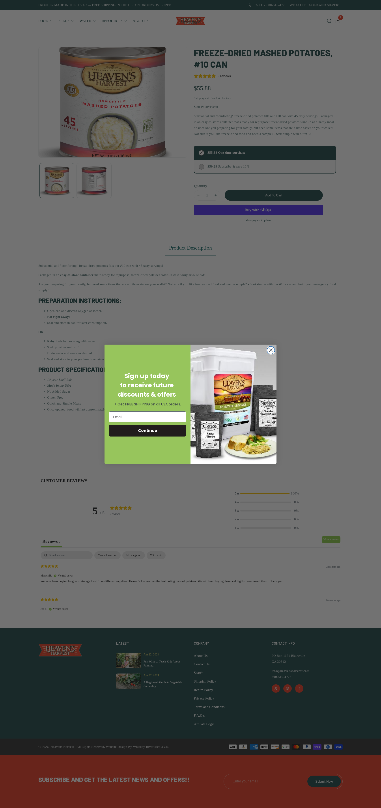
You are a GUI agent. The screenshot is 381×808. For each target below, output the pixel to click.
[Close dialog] (271, 350)
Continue (147, 430)
